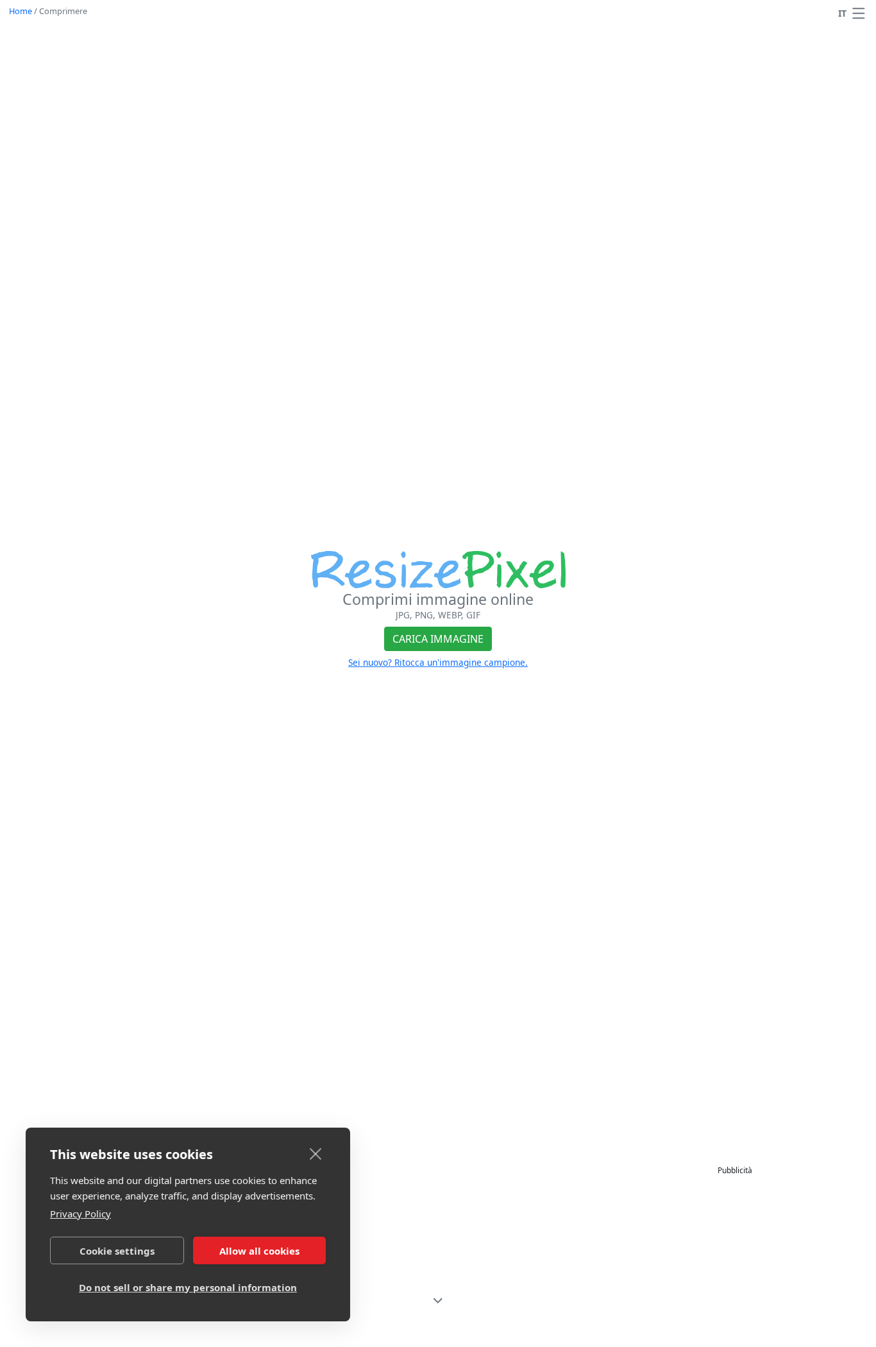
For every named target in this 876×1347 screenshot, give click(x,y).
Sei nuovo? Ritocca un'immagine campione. (438, 662)
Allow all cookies (259, 1250)
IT (842, 13)
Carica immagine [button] (438, 639)
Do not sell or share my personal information (188, 1287)
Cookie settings (117, 1250)
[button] (858, 13)
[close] (316, 1153)
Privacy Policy (80, 1213)
